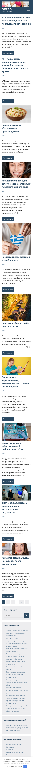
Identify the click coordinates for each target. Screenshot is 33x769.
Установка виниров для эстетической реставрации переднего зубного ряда (16, 183)
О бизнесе (9, 750)
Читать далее (7, 53)
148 (22, 602)
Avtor (3, 28)
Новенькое (10, 747)
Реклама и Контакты (13, 730)
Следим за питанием (13, 755)
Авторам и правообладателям (16, 725)
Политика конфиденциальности (17, 728)
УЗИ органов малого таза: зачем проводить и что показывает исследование (16, 20)
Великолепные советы (13, 744)
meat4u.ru (7, 8)
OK (25, 766)
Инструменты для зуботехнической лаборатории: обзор (13, 446)
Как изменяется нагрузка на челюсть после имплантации (15, 560)
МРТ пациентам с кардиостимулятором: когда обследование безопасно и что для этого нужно (16, 65)
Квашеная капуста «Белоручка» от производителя (11, 128)
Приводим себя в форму (14, 752)
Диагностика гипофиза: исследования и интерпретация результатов (17, 690)
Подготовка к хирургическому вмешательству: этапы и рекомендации (16, 674)
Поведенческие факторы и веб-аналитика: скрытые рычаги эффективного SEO (17, 708)
